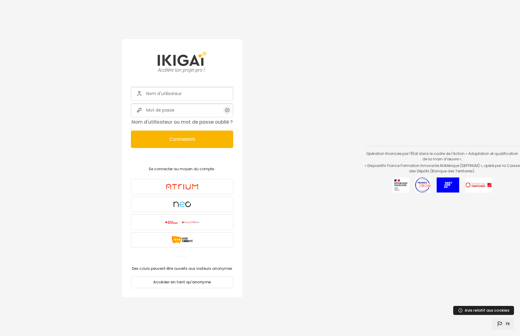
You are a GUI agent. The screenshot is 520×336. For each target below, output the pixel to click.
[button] (503, 324)
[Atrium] (182, 186)
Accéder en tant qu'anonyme (182, 282)
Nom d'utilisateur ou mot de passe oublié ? (182, 122)
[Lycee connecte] (182, 240)
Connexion (182, 139)
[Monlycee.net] (182, 222)
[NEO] (182, 204)
